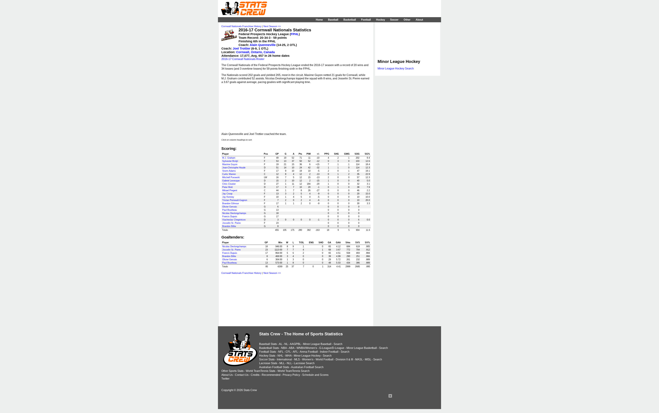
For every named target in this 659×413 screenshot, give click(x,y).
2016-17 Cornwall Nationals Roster (242, 59)
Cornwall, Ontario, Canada (255, 52)
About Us (227, 374)
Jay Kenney (228, 197)
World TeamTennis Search (294, 370)
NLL (289, 363)
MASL (359, 359)
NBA (284, 347)
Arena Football (309, 351)
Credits (255, 374)
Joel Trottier (241, 48)
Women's (307, 359)
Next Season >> (272, 26)
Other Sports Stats (232, 370)
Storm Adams (229, 171)
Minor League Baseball (317, 344)
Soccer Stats (267, 359)
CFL (288, 351)
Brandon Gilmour (230, 203)
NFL (280, 351)
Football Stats (267, 351)
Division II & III (344, 359)
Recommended (271, 374)
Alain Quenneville (263, 45)
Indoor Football (329, 351)
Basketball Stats (269, 347)
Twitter (225, 378)
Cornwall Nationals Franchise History (241, 26)
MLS (297, 359)
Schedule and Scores (315, 374)
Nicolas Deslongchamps (234, 213)
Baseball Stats (268, 344)
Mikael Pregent (229, 190)
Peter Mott (227, 187)
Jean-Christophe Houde (233, 167)
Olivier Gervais (229, 206)
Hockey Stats (267, 355)
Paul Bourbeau (229, 210)
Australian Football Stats (274, 367)
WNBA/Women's (307, 347)
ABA (291, 347)
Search (338, 344)
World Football (324, 359)
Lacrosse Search (304, 363)
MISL (368, 359)
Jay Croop (227, 193)
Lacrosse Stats (268, 363)
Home (319, 19)
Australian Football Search (307, 367)
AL (280, 344)
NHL (280, 355)
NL (286, 344)
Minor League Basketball (361, 347)
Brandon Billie (229, 226)
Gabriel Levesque (231, 180)
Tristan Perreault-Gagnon (234, 200)
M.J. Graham (228, 158)
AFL (295, 351)
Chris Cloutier (229, 184)
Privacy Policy (291, 374)
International (284, 359)
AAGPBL (295, 344)
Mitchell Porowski (231, 177)
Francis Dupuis (229, 216)
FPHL (295, 34)
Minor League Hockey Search (396, 68)
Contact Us (241, 374)
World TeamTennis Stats (260, 370)
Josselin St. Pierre (231, 223)
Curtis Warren (229, 174)
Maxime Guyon (229, 164)
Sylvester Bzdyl (230, 161)
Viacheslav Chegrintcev (234, 219)
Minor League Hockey (307, 355)
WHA (288, 355)
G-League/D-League (331, 347)
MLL (282, 363)
